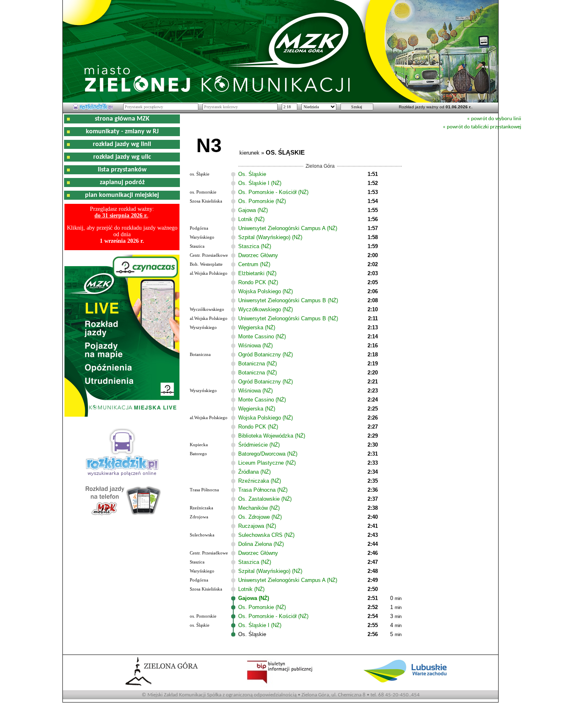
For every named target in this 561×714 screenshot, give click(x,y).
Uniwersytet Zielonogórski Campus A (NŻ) (287, 228)
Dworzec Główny (258, 255)
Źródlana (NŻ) (254, 472)
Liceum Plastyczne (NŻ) (267, 463)
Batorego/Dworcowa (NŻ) (267, 454)
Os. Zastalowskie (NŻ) (265, 499)
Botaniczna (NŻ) (257, 363)
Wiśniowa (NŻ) (255, 345)
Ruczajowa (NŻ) (257, 526)
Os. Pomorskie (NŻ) (262, 201)
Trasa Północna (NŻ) (262, 490)
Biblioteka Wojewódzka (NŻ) (271, 436)
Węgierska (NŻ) (256, 327)
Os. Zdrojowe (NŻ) (260, 517)
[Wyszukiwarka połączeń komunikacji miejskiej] (92, 108)
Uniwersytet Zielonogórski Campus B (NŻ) (288, 300)
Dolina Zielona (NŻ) (261, 544)
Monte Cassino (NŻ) (262, 336)
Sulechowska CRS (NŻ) (266, 535)
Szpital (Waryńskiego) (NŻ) (270, 237)
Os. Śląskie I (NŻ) (259, 183)
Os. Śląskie (252, 174)
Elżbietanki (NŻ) (257, 273)
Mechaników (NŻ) (259, 508)
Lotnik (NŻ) (251, 219)
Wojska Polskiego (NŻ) (265, 291)
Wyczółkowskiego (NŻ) (265, 309)
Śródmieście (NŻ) (259, 445)
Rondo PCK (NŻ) (258, 282)
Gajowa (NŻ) (253, 210)
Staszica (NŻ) (254, 246)
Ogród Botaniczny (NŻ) (265, 354)
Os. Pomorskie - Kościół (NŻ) (273, 192)
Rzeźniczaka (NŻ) (259, 481)
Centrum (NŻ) (254, 264)
